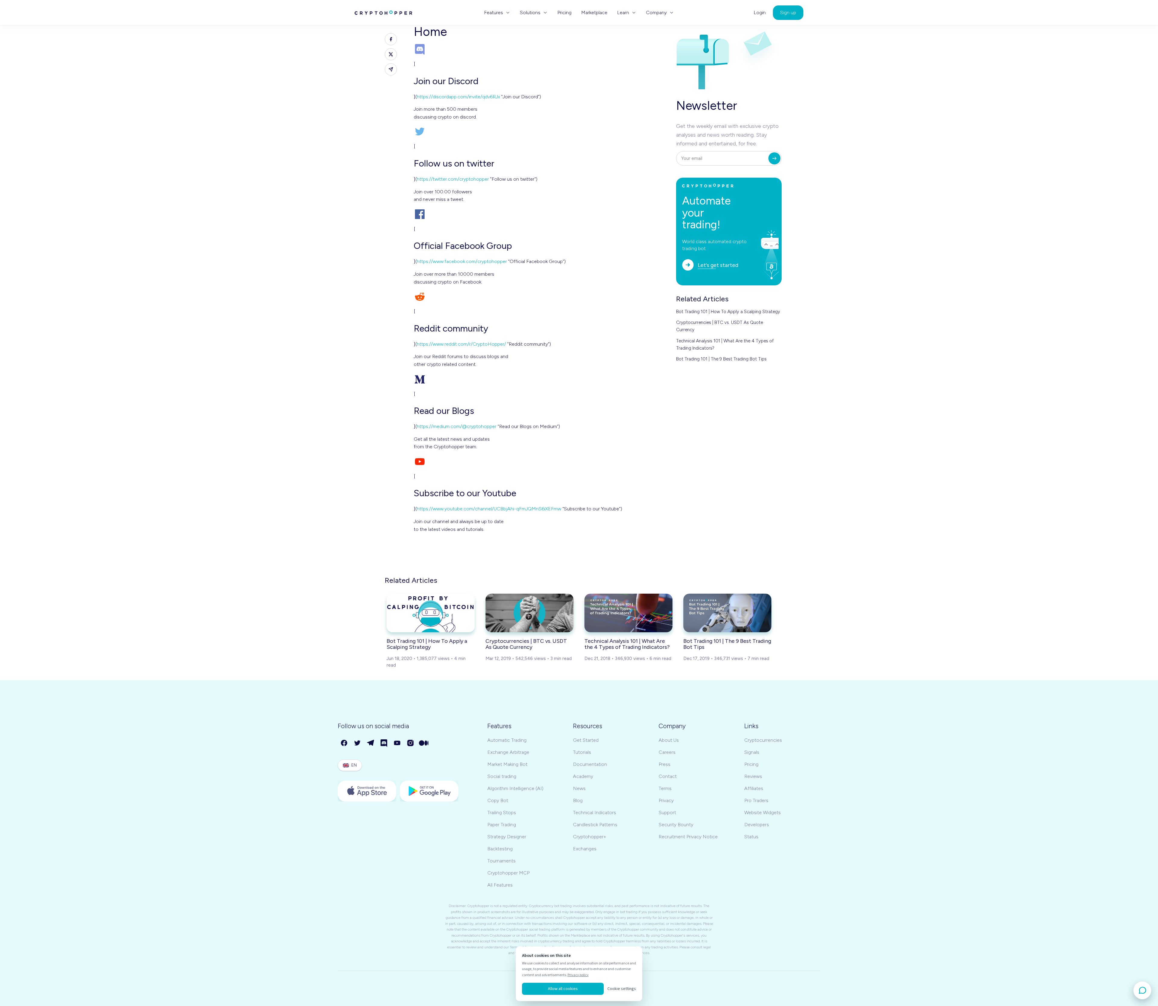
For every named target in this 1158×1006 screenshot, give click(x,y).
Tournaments (501, 861)
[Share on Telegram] (391, 69)
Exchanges (584, 849)
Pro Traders (756, 800)
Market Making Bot (507, 764)
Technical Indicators (594, 812)
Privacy (666, 800)
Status (751, 836)
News (579, 788)
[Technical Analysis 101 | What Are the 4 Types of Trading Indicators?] (628, 613)
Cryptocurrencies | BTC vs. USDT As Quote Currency (719, 326)
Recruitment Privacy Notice (688, 836)
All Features (500, 885)
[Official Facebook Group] (540, 214)
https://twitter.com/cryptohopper (453, 179)
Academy (583, 776)
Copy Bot (497, 800)
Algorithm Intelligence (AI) (515, 788)
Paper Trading (501, 824)
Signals (751, 752)
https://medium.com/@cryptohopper (456, 426)
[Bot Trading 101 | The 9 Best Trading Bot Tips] (727, 613)
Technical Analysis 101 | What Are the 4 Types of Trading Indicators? (725, 344)
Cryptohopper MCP (508, 873)
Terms (665, 788)
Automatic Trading (507, 740)
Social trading (501, 776)
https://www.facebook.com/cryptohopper (462, 261)
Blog (578, 800)
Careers (667, 752)
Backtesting (500, 849)
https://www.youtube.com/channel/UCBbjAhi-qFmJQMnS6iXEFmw (489, 509)
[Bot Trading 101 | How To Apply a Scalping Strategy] (431, 613)
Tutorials (582, 752)
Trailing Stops (501, 812)
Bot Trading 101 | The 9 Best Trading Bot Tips (721, 359)
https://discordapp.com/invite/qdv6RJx (458, 97)
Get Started (586, 740)
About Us (669, 740)
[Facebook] (344, 743)
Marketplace (594, 12)
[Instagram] (410, 743)
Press (664, 764)
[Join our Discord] (540, 49)
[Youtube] (397, 743)
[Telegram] (371, 743)
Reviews (753, 776)
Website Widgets (762, 812)
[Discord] (384, 743)
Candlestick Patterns (595, 824)
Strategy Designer (506, 836)
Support (667, 812)
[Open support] (1142, 990)
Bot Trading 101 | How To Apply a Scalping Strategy (728, 311)
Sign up (788, 12)
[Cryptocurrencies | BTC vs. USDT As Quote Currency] (530, 613)
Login (760, 12)
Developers (756, 824)
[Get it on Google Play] (429, 791)
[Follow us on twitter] (540, 131)
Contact (668, 776)
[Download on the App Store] (367, 791)
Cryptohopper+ (589, 836)
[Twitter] (357, 743)
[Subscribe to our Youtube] (540, 461)
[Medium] (424, 743)
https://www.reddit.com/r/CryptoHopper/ (461, 344)
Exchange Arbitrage (508, 752)
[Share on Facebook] (391, 39)
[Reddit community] (540, 296)
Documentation (590, 764)
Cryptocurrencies (763, 740)
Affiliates (753, 788)
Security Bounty (676, 824)
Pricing (564, 12)
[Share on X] (391, 54)
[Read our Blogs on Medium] (540, 379)
